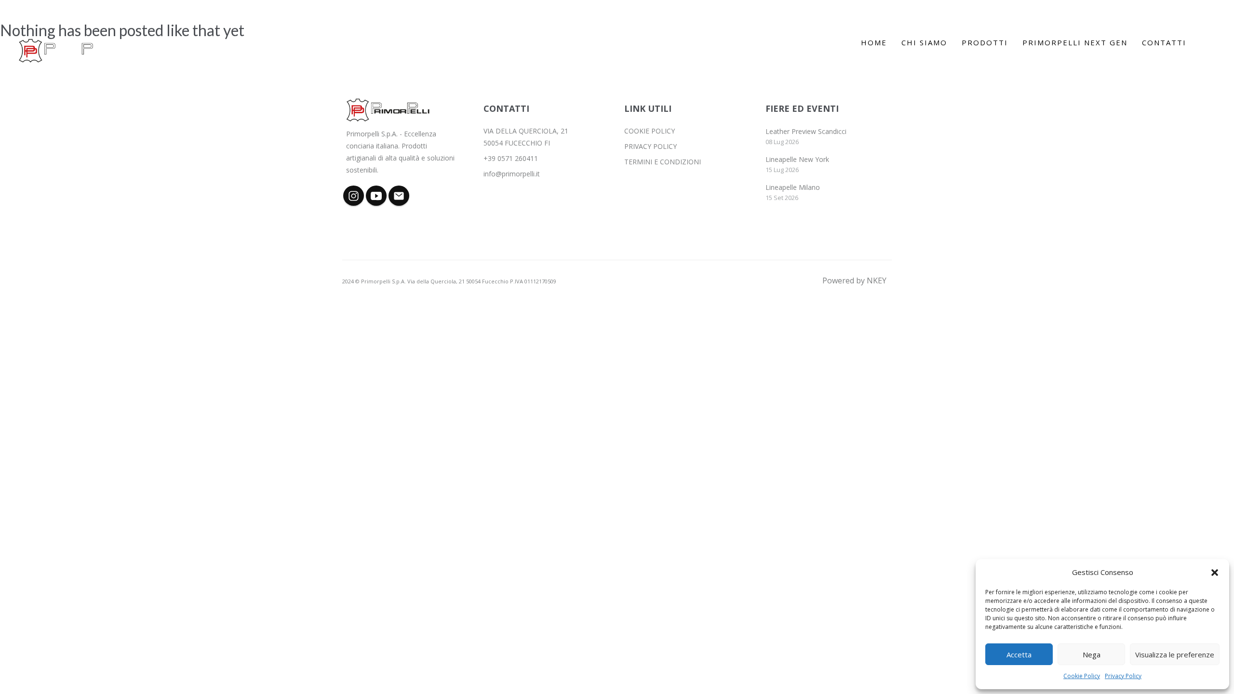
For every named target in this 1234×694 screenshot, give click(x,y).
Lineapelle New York (797, 159)
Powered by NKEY (854, 280)
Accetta (1019, 654)
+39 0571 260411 (510, 158)
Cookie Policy (1081, 676)
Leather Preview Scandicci (805, 131)
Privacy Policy (1123, 676)
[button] (1215, 572)
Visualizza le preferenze (1174, 654)
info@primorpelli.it (511, 173)
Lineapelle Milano (792, 187)
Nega (1091, 654)
